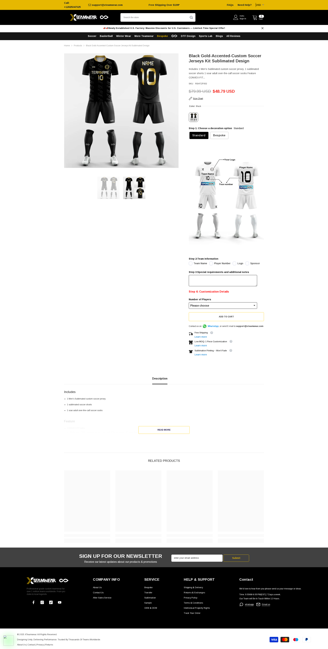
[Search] (157, 17)
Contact (31, 645)
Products (78, 45)
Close (262, 28)
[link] (87, 535)
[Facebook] (33, 602)
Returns (49, 645)
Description (159, 378)
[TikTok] (50, 602)
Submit (236, 558)
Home (67, 45)
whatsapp (249, 604)
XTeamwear (30, 634)
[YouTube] (59, 602)
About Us (21, 645)
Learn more (201, 336)
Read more (164, 430)
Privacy (40, 645)
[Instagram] (42, 602)
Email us (266, 604)
